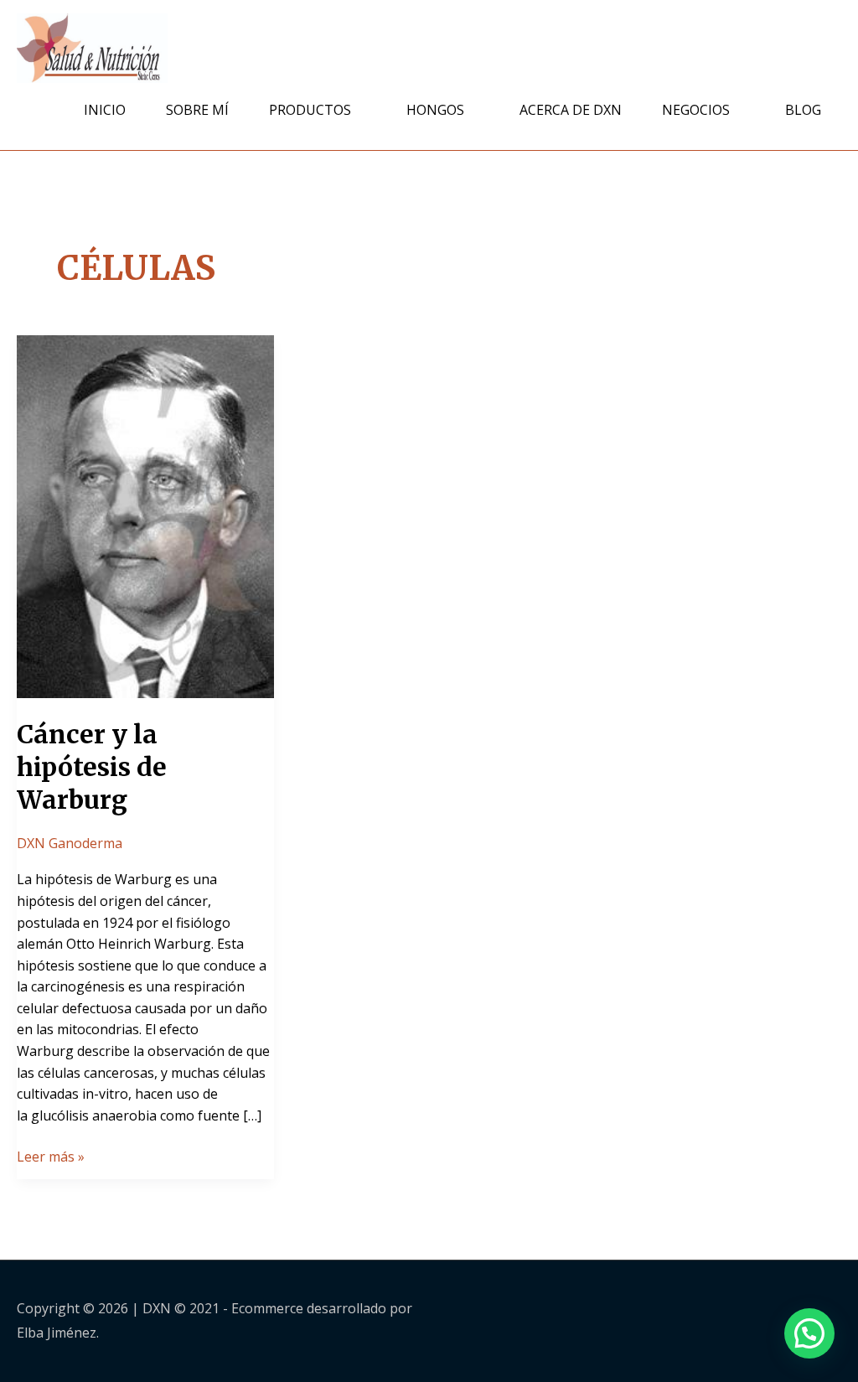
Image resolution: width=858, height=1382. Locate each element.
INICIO (105, 110)
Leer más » (51, 1156)
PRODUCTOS (310, 110)
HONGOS (435, 110)
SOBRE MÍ (197, 110)
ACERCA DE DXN (570, 110)
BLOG (803, 110)
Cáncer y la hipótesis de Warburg (92, 766)
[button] (809, 1333)
